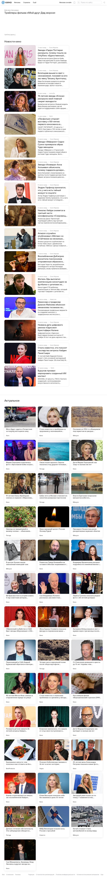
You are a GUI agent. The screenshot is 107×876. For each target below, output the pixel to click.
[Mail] (3, 2)
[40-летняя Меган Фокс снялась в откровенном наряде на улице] (20, 688)
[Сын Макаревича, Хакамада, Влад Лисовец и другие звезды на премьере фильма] (20, 855)
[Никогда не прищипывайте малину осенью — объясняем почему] (20, 522)
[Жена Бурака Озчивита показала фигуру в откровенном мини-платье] (53, 622)
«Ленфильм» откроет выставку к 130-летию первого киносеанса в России (49, 122)
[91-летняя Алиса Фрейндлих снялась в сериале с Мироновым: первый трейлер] (20, 488)
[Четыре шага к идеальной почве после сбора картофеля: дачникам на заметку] (53, 655)
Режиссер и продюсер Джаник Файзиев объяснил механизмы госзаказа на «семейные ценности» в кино (53, 305)
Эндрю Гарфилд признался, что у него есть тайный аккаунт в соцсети (52, 190)
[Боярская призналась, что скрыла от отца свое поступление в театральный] (53, 721)
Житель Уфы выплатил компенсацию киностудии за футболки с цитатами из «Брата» (52, 282)
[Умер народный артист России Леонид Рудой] (53, 522)
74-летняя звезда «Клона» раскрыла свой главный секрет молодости (51, 99)
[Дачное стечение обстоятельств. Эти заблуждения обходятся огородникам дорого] (20, 821)
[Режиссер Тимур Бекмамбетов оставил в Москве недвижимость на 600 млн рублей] (53, 555)
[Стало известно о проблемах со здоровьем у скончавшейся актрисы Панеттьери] (53, 422)
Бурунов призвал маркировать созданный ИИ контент (52, 373)
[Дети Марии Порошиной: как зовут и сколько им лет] (87, 455)
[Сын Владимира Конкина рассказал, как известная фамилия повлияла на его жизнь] (53, 588)
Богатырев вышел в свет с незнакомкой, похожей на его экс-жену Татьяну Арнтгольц (52, 76)
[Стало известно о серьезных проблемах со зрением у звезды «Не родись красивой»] (53, 688)
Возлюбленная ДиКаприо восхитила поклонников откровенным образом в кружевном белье (51, 259)
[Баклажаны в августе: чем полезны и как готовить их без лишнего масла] (20, 755)
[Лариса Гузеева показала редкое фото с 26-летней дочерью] (87, 588)
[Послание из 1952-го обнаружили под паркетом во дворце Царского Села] (87, 422)
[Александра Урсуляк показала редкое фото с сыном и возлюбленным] (87, 855)
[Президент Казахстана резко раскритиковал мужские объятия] (87, 522)
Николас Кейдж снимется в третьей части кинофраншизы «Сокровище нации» (52, 213)
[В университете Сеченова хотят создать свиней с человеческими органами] (53, 855)
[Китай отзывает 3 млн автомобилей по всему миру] (87, 821)
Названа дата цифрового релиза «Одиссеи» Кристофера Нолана (50, 328)
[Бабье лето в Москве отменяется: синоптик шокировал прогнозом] (53, 488)
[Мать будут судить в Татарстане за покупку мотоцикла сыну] (20, 422)
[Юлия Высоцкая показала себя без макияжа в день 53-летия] (53, 788)
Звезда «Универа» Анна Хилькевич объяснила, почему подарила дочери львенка (51, 167)
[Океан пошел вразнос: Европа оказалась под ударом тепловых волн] (53, 455)
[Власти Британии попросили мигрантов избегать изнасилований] (87, 488)
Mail (3, 874)
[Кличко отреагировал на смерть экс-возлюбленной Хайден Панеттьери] (20, 788)
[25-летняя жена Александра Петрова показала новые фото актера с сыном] (87, 755)
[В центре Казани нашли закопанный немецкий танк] (20, 555)
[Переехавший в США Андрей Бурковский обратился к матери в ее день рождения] (20, 655)
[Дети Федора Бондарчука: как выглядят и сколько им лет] (87, 721)
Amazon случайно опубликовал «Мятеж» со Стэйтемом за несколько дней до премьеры (50, 236)
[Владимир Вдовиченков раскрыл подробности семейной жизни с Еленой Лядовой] (87, 555)
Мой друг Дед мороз (11, 10)
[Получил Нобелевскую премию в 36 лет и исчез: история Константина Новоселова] (53, 755)
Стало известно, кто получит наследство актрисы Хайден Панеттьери (52, 350)
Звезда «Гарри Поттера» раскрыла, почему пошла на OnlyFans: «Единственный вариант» (52, 53)
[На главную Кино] (8, 2)
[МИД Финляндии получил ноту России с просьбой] (53, 821)
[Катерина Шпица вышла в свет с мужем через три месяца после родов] (87, 622)
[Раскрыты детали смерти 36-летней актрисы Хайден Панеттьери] (20, 721)
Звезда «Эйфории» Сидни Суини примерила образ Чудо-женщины (51, 144)
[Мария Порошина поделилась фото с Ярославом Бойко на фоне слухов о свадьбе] (20, 455)
